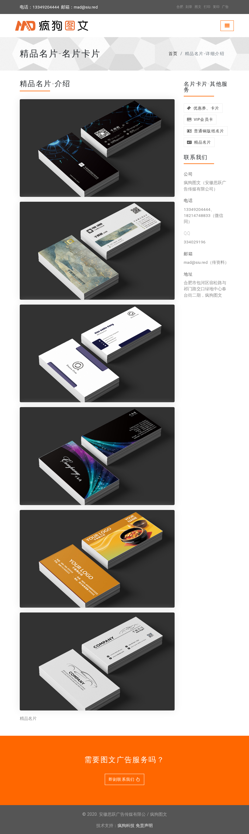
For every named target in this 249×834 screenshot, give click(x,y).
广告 (225, 7)
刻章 (189, 7)
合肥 (179, 7)
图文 (198, 7)
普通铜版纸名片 (208, 131)
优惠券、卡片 (205, 108)
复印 (216, 7)
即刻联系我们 (122, 779)
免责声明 (144, 825)
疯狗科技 (126, 825)
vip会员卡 (202, 119)
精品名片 (202, 142)
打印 (207, 7)
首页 (173, 53)
